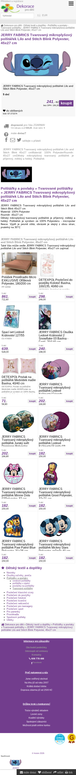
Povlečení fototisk (16, 598)
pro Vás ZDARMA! (28, 126)
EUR (44, 15)
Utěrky (10, 620)
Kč (39, 15)
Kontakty (36, 655)
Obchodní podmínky (36, 647)
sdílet (59, 772)
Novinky (11, 572)
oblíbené (46, 772)
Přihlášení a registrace (12, 1)
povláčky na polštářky (23, 586)
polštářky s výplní (21, 583)
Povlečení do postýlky (18, 595)
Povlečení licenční (16, 600)
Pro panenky (13, 611)
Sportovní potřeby (16, 617)
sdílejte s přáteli (31, 140)
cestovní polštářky (21, 581)
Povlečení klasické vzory (20, 592)
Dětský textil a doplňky (23, 568)
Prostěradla (13, 614)
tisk (70, 772)
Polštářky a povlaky (17, 578)
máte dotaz (29, 772)
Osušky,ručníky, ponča (19, 575)
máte (18, 133)
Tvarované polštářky (23, 588)
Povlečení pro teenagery (20, 606)
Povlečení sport (15, 609)
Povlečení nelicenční (18, 603)
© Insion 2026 (38, 753)
